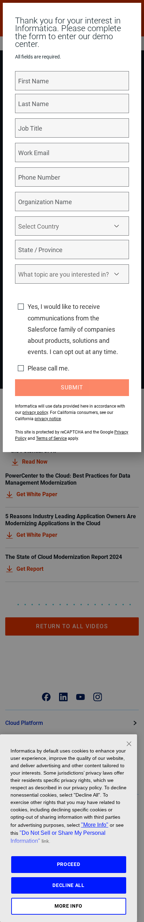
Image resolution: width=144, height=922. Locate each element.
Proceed (68, 864)
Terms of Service (51, 438)
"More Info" (94, 825)
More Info (68, 906)
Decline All (68, 885)
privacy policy (35, 412)
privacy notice (48, 418)
